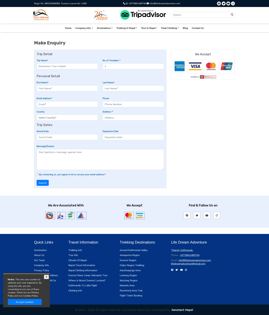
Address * (108, 111)
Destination (40, 250)
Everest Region (128, 260)
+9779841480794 (137, 3)
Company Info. (41, 265)
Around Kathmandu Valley (134, 250)
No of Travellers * (111, 60)
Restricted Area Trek (131, 290)
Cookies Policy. (30, 295)
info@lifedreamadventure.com (164, 3)
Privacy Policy (41, 270)
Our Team (39, 260)
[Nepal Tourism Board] (61, 215)
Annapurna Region (130, 255)
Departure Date (110, 131)
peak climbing (169, 28)
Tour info (73, 255)
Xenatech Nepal (182, 310)
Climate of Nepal (77, 260)
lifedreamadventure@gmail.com (188, 263)
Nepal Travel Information (81, 265)
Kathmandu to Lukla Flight (82, 285)
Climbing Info (75, 290)
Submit (43, 182)
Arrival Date (43, 131)
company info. (83, 28)
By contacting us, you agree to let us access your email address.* (72, 174)
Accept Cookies (25, 302)
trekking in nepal (125, 28)
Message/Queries (45, 146)
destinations (104, 28)
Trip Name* (42, 60)
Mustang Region (128, 280)
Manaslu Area (127, 285)
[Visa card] (140, 215)
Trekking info (75, 250)
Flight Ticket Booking (131, 295)
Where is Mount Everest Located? (87, 280)
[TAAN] (71, 215)
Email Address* (44, 98)
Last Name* (109, 82)
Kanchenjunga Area (130, 270)
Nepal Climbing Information (82, 270)
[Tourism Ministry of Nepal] (50, 215)
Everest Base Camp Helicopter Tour (88, 275)
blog (185, 28)
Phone (106, 98)
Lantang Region (128, 275)
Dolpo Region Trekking (132, 265)
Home (68, 28)
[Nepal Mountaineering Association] (82, 215)
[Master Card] (129, 215)
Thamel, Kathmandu (182, 250)
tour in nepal (148, 28)
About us (39, 255)
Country (41, 111)
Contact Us (198, 28)
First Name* (42, 82)
